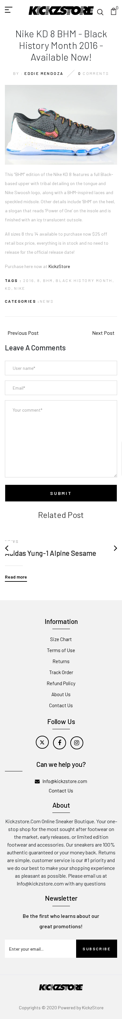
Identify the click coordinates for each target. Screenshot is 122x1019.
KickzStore (59, 266)
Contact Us (61, 705)
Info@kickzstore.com (64, 781)
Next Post (103, 333)
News (47, 301)
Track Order (61, 672)
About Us (61, 694)
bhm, (49, 280)
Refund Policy (61, 683)
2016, (29, 280)
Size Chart (61, 639)
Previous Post (23, 333)
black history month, (85, 280)
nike (19, 288)
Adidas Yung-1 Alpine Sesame (50, 553)
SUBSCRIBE (97, 948)
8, (39, 280)
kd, (9, 288)
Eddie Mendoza (43, 73)
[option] (61, 551)
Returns (61, 661)
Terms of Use (61, 650)
